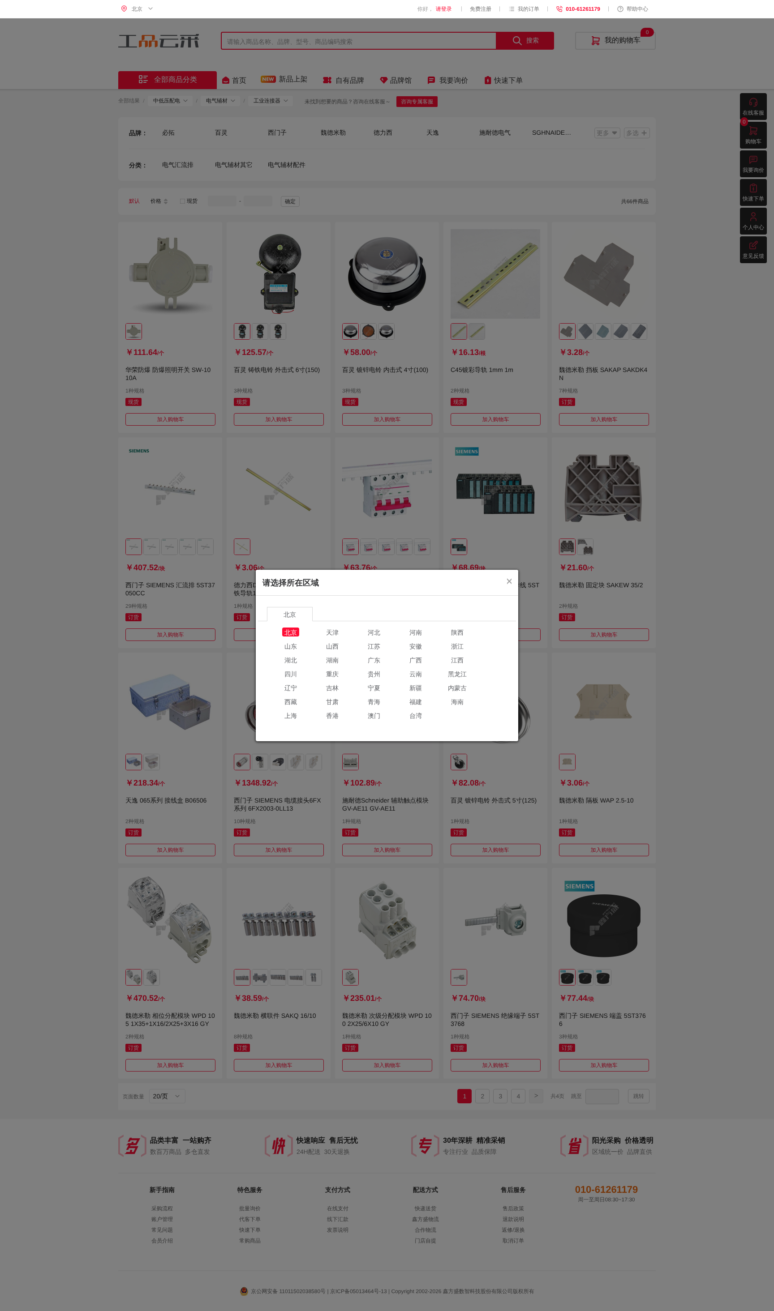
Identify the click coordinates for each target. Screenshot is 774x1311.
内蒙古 (457, 687)
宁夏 (374, 687)
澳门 (374, 715)
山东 (290, 645)
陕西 (457, 632)
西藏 (290, 701)
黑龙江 (457, 673)
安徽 (415, 645)
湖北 (290, 659)
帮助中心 (637, 9)
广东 (374, 659)
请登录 (444, 9)
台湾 (415, 715)
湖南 (332, 659)
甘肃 (332, 701)
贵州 (374, 673)
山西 (332, 645)
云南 (415, 673)
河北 (374, 632)
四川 (290, 673)
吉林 (332, 687)
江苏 (374, 645)
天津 (332, 632)
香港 (332, 715)
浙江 (457, 645)
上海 (290, 715)
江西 (457, 659)
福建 (415, 701)
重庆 (332, 673)
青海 (374, 701)
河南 (415, 632)
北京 (290, 632)
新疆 (415, 687)
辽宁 (290, 687)
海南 (457, 701)
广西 (415, 659)
